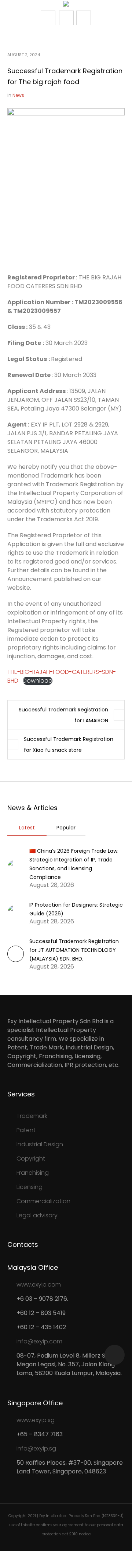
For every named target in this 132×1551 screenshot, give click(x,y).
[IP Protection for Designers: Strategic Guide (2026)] (15, 912)
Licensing (29, 1187)
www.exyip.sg (35, 1420)
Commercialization (43, 1201)
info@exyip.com (39, 1341)
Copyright (30, 1158)
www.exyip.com (38, 1284)
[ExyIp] (66, 4)
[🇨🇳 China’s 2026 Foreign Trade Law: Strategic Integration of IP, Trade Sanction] (15, 867)
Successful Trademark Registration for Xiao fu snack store (68, 744)
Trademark (31, 1116)
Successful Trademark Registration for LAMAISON (63, 715)
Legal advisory (37, 1215)
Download (37, 681)
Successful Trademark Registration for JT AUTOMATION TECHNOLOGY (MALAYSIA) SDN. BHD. (74, 950)
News (18, 95)
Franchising (32, 1173)
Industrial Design (39, 1144)
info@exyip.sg (36, 1448)
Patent (26, 1130)
